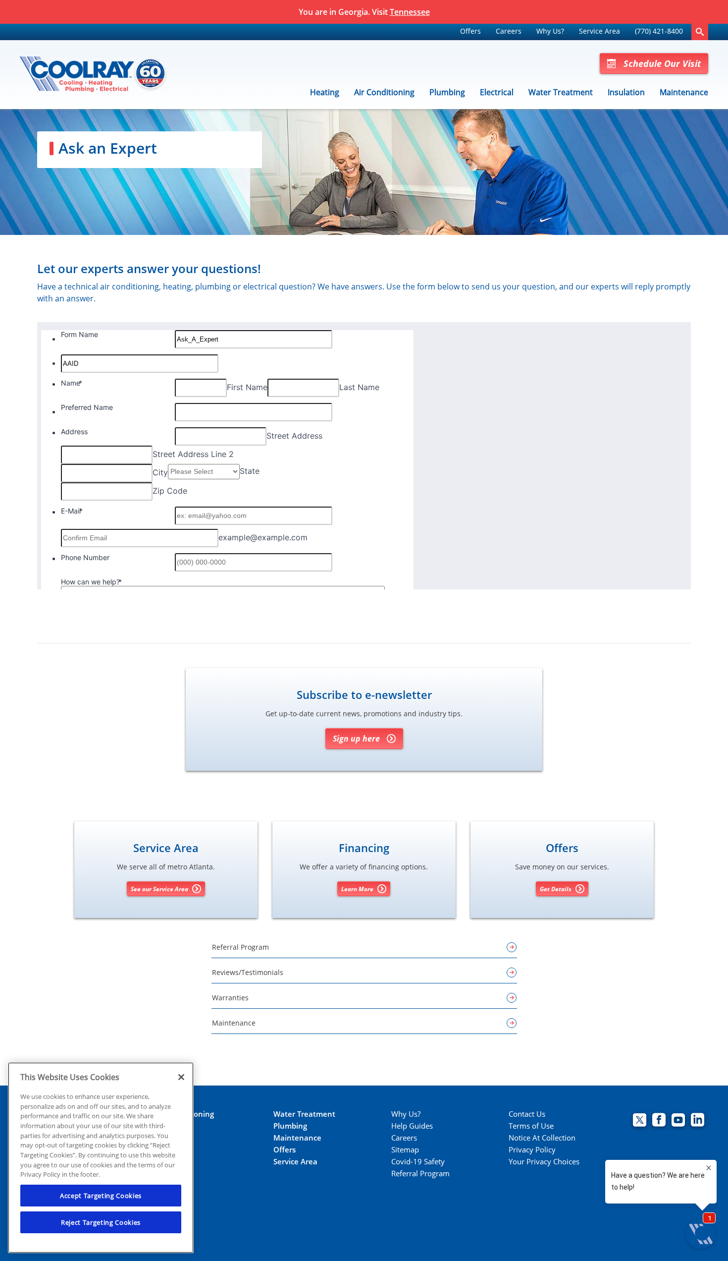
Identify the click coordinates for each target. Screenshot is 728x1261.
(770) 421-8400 (659, 31)
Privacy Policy (532, 1150)
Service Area (599, 31)
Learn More (357, 889)
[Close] (181, 1077)
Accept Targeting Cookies (101, 1195)
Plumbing (447, 92)
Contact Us (527, 1114)
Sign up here (356, 738)
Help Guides (412, 1126)
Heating (324, 92)
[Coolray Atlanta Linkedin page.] (697, 1121)
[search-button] (699, 32)
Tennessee (410, 11)
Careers (508, 31)
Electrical (497, 92)
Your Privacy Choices (544, 1161)
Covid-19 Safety (418, 1161)
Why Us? (550, 31)
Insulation (626, 92)
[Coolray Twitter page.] (639, 1121)
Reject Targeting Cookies (101, 1222)
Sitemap (405, 1150)
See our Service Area (159, 889)
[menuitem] (470, 32)
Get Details (556, 889)
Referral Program (420, 1173)
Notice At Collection (542, 1138)
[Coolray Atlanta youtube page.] (678, 1121)
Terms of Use (531, 1126)
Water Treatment (560, 92)
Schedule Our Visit (662, 63)
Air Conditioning (384, 92)
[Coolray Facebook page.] (659, 1121)
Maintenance (684, 92)
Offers (470, 31)
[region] (101, 1157)
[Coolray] (94, 75)
